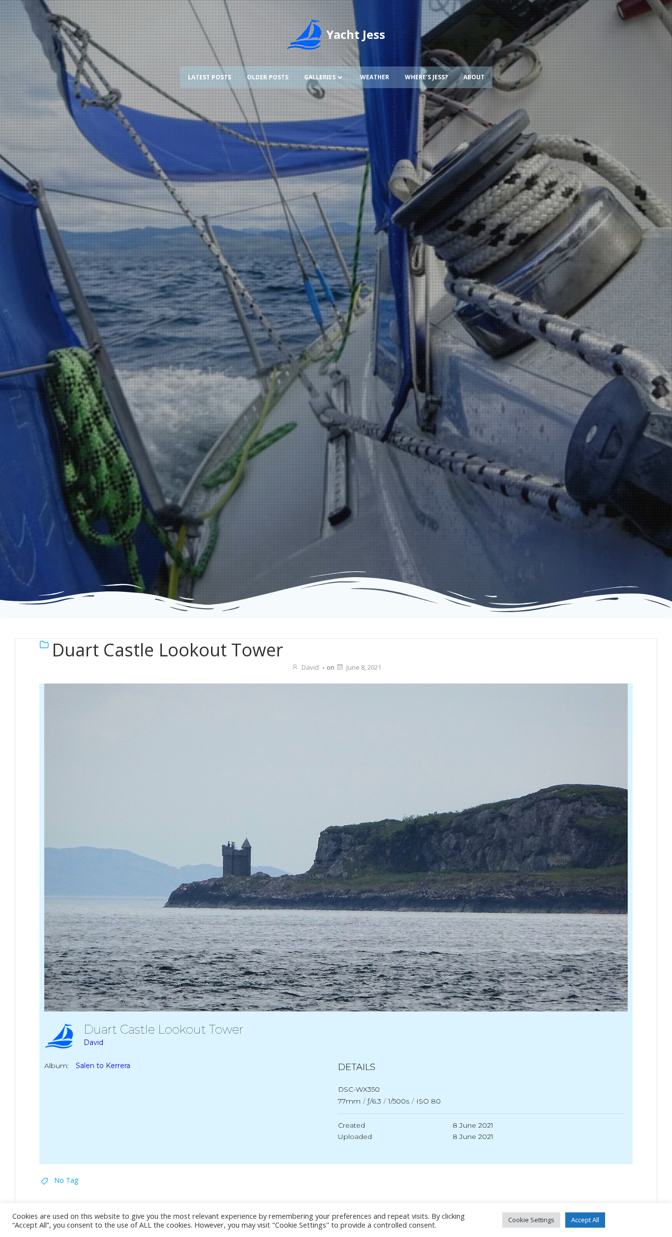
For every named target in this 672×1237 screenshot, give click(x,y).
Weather (374, 77)
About (474, 77)
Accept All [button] (585, 1219)
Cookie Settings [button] (531, 1219)
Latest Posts (209, 77)
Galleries (320, 77)
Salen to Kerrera (103, 1065)
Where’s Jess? (426, 77)
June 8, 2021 (363, 667)
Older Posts (267, 77)
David (310, 667)
